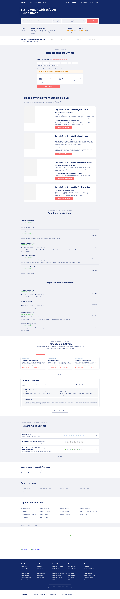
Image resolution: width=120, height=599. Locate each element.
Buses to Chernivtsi (65, 514)
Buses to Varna (44, 514)
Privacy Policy (52, 594)
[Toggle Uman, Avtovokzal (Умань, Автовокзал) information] (97, 442)
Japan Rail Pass (88, 566)
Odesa (39, 63)
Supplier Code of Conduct (65, 594)
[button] (56, 21)
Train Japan (24, 566)
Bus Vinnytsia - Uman (26, 492)
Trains (30, 2)
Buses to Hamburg (45, 511)
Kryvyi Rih (54, 65)
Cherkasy (46, 63)
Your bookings (83, 2)
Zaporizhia (47, 65)
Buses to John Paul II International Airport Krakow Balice (35, 514)
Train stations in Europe (90, 571)
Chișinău (75, 63)
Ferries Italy (71, 573)
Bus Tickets (40, 564)
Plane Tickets (56, 564)
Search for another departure (59, 59)
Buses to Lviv (24, 511)
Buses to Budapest (85, 508)
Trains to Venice (25, 573)
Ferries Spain (71, 571)
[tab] (40, 353)
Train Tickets (24, 564)
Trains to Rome (25, 568)
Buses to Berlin (24, 517)
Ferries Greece (72, 566)
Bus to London (41, 573)
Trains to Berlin (25, 575)
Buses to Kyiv (83, 514)
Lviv (69, 63)
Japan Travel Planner (89, 568)
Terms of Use (43, 594)
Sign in (97, 2)
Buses (35, 2)
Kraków (40, 65)
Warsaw (53, 63)
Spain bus (39, 566)
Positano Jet (71, 575)
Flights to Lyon (56, 568)
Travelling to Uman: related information (31, 473)
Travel (85, 564)
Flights (39, 2)
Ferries (44, 2)
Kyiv (58, 63)
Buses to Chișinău (25, 508)
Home (22, 525)
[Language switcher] (75, 2)
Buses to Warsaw (64, 508)
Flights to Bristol (56, 575)
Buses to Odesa (44, 517)
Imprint (36, 594)
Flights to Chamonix (57, 566)
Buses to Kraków (44, 508)
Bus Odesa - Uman (84, 488)
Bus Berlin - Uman (25, 488)
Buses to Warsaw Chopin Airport (88, 511)
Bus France (40, 568)
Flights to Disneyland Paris (59, 573)
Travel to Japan (88, 573)
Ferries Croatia (72, 568)
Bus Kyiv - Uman (64, 488)
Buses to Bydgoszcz (65, 511)
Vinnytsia (64, 63)
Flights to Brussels (57, 571)
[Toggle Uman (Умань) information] (97, 435)
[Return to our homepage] (25, 2)
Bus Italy (39, 571)
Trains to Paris (25, 571)
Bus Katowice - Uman (45, 488)
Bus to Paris (40, 575)
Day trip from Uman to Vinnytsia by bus (71, 109)
